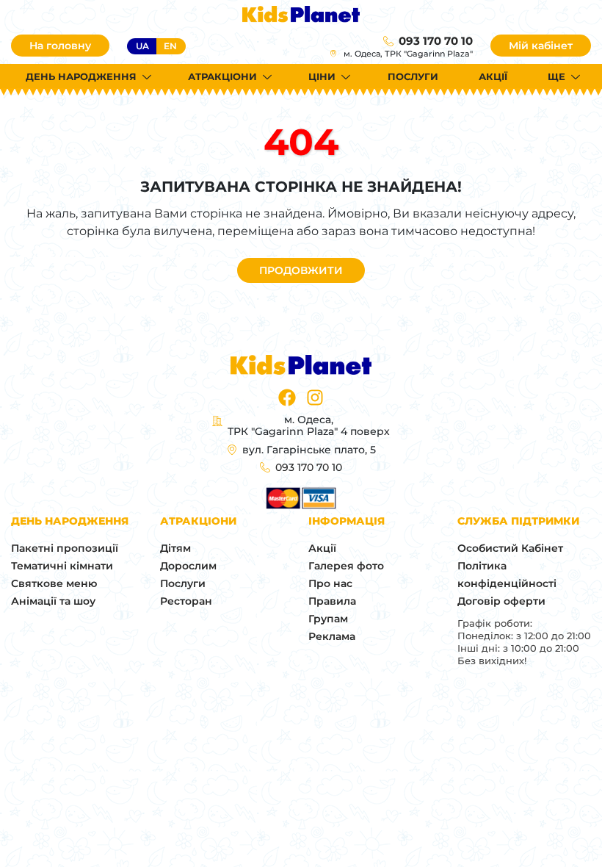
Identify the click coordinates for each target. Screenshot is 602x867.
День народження (81, 76)
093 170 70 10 (436, 41)
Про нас (330, 583)
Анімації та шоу (53, 601)
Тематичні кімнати (62, 565)
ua (142, 45)
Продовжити (301, 270)
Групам (328, 618)
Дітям (175, 548)
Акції (493, 76)
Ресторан (186, 601)
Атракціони (222, 76)
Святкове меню (54, 583)
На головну (60, 45)
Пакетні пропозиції (64, 548)
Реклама (331, 636)
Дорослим (188, 565)
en (170, 45)
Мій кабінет (541, 45)
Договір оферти (501, 601)
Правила (332, 601)
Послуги (413, 76)
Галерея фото (346, 565)
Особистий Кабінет (510, 548)
